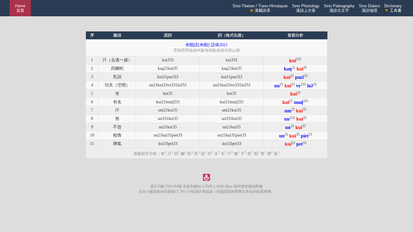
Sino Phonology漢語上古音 (306, 8)
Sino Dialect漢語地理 (369, 8)
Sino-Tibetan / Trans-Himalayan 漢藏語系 (260, 8)
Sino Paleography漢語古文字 (339, 8)
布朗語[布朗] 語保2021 (206, 45)
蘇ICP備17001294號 (166, 186)
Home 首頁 (20, 8)
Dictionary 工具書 (393, 8)
